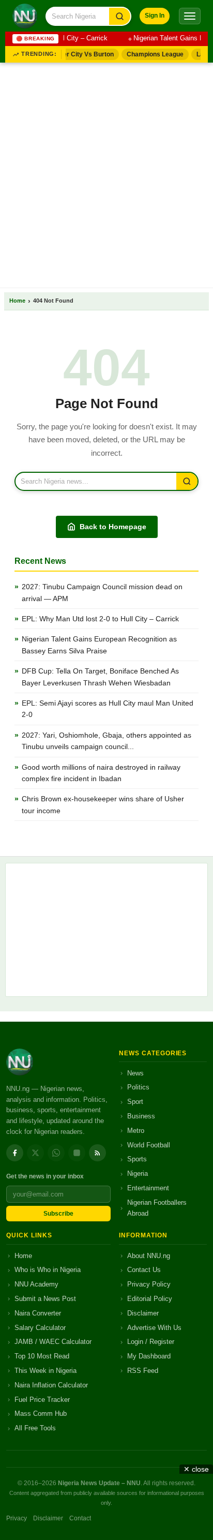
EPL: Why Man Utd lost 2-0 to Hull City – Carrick (100, 619)
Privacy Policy (149, 1284)
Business (141, 1116)
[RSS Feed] (97, 1152)
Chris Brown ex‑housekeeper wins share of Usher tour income (103, 804)
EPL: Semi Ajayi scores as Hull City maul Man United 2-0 (107, 709)
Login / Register (150, 1341)
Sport (135, 1101)
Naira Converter (37, 1313)
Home (17, 300)
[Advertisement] (106, 173)
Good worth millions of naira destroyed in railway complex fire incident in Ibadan (101, 773)
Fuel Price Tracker (42, 1399)
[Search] (119, 16)
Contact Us (144, 1270)
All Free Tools (35, 1428)
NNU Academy (36, 1284)
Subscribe (58, 1213)
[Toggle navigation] (190, 16)
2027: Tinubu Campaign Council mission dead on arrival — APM (102, 592)
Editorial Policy (149, 1299)
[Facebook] (14, 1152)
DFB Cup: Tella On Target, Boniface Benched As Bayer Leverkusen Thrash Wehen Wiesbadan (100, 676)
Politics (138, 1087)
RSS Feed (142, 1370)
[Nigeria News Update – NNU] (24, 16)
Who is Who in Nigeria (47, 1270)
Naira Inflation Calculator (51, 1385)
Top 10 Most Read (41, 1356)
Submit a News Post (45, 1299)
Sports (137, 1159)
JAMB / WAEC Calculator (53, 1341)
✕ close (196, 1469)
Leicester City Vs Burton (73, 54)
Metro (135, 1130)
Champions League (151, 54)
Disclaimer (143, 1313)
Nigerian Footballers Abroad (157, 1208)
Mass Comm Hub (40, 1413)
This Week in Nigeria (45, 1370)
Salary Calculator (40, 1328)
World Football (148, 1145)
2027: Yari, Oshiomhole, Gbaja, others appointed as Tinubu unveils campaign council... (106, 741)
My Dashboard (149, 1356)
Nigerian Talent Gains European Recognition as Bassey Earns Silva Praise (99, 644)
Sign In (154, 15)
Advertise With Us (154, 1328)
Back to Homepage (113, 526)
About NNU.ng (148, 1256)
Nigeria (137, 1173)
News (135, 1073)
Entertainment (148, 1188)
